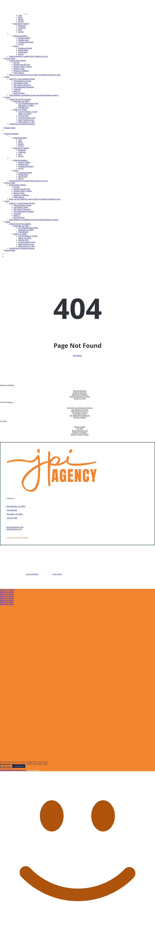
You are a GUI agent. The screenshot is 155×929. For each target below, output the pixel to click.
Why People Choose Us (22, 209)
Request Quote (10, 250)
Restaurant (22, 150)
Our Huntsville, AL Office (15, 506)
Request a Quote (80, 398)
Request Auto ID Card (22, 189)
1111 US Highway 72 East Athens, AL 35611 (27, 237)
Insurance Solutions (12, 134)
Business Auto (23, 164)
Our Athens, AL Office (14, 514)
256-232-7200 (12, 518)
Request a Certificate (21, 195)
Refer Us (17, 215)
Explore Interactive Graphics (80, 396)
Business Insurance (80, 393)
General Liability (24, 162)
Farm (20, 154)
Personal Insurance (79, 391)
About (7, 201)
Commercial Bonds (25, 172)
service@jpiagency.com (14, 527)
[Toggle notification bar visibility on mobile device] (77, 760)
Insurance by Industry (80, 395)
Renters (21, 144)
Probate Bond (23, 175)
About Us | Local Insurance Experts (79, 408)
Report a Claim (19, 193)
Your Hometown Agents (22, 205)
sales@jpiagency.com (14, 529)
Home (20, 142)
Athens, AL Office (20, 234)
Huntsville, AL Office (21, 226)
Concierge (17, 213)
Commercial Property (25, 166)
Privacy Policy (57, 574)
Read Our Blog (19, 218)
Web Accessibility (80, 417)
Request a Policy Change (23, 191)
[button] (17, 538)
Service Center (10, 183)
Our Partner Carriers (21, 207)
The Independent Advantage (24, 211)
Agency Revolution (32, 574)
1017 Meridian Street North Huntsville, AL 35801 (28, 229)
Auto (20, 140)
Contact (7, 222)
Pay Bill (16, 187)
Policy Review (19, 197)
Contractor (22, 152)
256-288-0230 (12, 510)
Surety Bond (22, 177)
